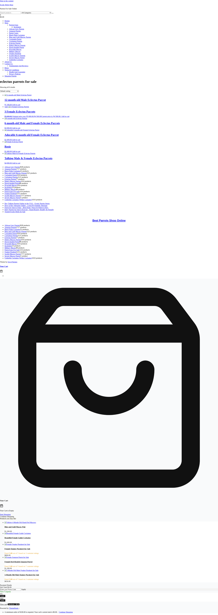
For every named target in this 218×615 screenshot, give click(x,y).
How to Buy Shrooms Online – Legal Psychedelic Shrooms (26, 206)
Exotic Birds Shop (6, 5)
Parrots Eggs (13, 25)
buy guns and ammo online (188, 216)
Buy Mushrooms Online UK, (59, 216)
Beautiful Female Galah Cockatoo (18, 538)
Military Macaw (15, 51)
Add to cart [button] (16, 105)
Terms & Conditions (12, 70)
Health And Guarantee (17, 72)
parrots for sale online (106, 216)
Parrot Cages (13, 33)
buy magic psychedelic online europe (128, 216)
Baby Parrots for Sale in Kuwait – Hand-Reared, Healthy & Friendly (29, 210)
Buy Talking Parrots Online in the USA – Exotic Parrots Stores (27, 204)
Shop (6, 23)
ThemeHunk (14, 608)
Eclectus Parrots (15, 43)
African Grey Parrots (16, 29)
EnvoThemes (12, 262)
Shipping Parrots (10, 76)
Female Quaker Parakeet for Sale (17, 549)
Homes (7, 21)
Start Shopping (5, 514)
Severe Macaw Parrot (17, 58)
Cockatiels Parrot (15, 39)
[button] (109, 16)
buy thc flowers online (90, 216)
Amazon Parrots (15, 31)
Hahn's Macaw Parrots (17, 45)
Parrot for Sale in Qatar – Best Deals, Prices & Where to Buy (27, 208)
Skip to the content (6, 1)
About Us (8, 62)
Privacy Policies (15, 74)
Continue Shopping (66, 612)
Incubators (17, 27)
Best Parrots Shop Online (109, 220)
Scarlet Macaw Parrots (17, 56)
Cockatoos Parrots (15, 41)
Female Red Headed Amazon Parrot (18, 562)
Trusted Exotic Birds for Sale (15, 212)
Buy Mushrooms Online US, (37, 216)
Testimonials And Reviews (18, 66)
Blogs (7, 68)
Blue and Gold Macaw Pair (15, 527)
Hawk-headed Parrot (16, 47)
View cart (3, 604)
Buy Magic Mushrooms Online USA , (13, 216)
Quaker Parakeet (15, 54)
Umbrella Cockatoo (16, 60)
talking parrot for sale (150, 216)
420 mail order (75, 216)
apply (2, 596)
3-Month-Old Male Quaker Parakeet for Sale (22, 575)
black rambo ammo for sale (168, 216)
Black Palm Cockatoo (17, 35)
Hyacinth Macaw (15, 49)
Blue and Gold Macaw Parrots (20, 37)
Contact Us (9, 64)
